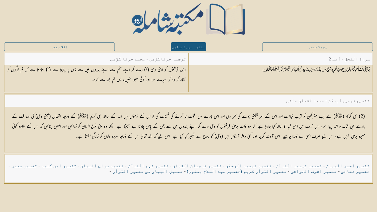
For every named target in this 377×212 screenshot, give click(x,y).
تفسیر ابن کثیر (58, 165)
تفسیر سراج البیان (102, 165)
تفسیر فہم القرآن (148, 165)
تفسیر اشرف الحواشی (314, 171)
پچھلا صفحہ (317, 47)
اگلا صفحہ (59, 47)
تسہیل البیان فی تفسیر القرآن (147, 171)
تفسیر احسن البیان (348, 165)
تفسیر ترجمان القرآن (197, 165)
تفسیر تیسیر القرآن (299, 165)
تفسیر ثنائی (355, 171)
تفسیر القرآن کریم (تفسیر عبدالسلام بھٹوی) (237, 171)
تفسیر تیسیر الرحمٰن (248, 165)
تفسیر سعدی (24, 165)
